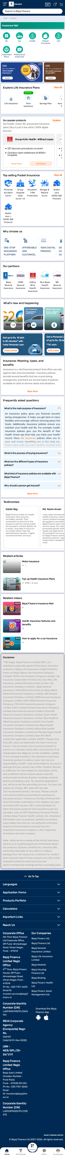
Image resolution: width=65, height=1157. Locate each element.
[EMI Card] (47, 4)
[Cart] (61, 4)
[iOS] (46, 1018)
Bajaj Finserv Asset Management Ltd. (42, 993)
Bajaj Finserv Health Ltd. (42, 984)
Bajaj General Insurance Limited (41, 950)
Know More (17, 164)
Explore (57, 120)
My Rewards (21, 1154)
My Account (58, 1154)
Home (6, 1154)
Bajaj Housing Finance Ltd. (39, 971)
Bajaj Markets (39, 964)
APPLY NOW (53, 350)
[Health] (22, 81)
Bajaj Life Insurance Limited (42, 958)
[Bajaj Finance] (15, 4)
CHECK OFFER (10, 350)
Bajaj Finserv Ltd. (41, 938)
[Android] (38, 1018)
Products (32, 1150)
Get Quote (41, 164)
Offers (44, 1154)
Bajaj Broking (39, 977)
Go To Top (33, 876)
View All (58, 87)
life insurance (28, 438)
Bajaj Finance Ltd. (41, 943)
